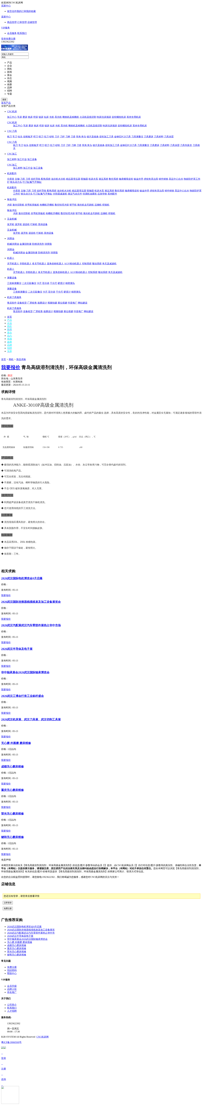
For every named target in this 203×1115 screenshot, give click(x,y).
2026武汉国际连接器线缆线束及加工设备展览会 (31, 601)
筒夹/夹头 (81, 136)
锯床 (41, 117)
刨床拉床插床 (104, 117)
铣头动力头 (16, 182)
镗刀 (35, 136)
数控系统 (113, 179)
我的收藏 (31, 11)
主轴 (17, 179)
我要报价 (10, 367)
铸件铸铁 (163, 179)
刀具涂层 (169, 136)
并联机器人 (26, 263)
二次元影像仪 (29, 283)
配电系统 (46, 179)
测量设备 (12, 277)
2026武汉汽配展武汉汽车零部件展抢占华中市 (31, 933)
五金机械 (12, 219)
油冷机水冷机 (58, 179)
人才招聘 (12, 1011)
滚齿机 (26, 224)
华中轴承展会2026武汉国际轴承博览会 (25, 672)
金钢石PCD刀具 (122, 136)
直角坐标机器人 (55, 263)
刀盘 (73, 136)
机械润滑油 (13, 244)
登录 (3, 38)
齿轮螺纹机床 (119, 117)
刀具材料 (158, 136)
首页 (3, 359)
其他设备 (43, 224)
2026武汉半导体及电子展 (17, 648)
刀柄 (67, 136)
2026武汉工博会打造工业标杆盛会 (22, 695)
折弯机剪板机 (32, 204)
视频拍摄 (52, 303)
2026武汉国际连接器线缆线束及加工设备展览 (31, 929)
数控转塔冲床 (62, 204)
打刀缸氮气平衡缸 (32, 182)
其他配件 (112, 193)
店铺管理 (32, 22)
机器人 (10, 258)
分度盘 (10, 179)
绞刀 (41, 136)
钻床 (46, 117)
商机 (11, 359)
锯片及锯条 (93, 136)
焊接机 (105, 204)
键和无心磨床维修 (12, 837)
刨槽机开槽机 (47, 204)
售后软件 (12, 303)
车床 (19, 117)
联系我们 (22, 33)
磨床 (25, 117)
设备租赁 (22, 303)
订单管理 (22, 22)
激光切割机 (18, 204)
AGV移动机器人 (72, 263)
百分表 (45, 283)
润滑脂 (48, 244)
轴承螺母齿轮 (126, 179)
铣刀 (9, 136)
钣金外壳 (138, 179)
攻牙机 (10, 224)
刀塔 (28, 179)
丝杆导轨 (35, 179)
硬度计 (61, 283)
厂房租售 (32, 303)
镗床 (35, 117)
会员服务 (12, 33)
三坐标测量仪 (14, 283)
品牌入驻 (12, 989)
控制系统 (87, 263)
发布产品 (6, 103)
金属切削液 (26, 244)
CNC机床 (12, 111)
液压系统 (103, 179)
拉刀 (46, 136)
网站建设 (82, 303)
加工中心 (12, 117)
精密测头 (70, 283)
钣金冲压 (12, 199)
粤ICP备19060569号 (11, 1042)
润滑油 (10, 238)
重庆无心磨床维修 (12, 790)
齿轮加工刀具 (106, 136)
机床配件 (12, 173)
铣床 (30, 117)
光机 (51, 117)
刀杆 (62, 136)
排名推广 (12, 992)
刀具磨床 (148, 136)
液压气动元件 (75, 193)
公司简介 (12, 1004)
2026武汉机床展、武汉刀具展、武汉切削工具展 (31, 719)
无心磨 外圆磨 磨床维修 (16, 743)
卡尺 (39, 283)
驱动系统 (97, 263)
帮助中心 (12, 973)
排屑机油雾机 (90, 193)
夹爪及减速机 (109, 263)
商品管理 (12, 22)
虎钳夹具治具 (151, 179)
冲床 (9, 204)
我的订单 (21, 11)
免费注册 (10, 38)
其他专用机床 (134, 117)
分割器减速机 (60, 193)
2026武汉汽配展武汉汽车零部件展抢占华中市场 (31, 625)
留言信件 (12, 11)
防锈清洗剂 (38, 244)
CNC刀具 (12, 131)
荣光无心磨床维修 (12, 813)
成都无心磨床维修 (12, 766)
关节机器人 (13, 263)
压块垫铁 (102, 193)
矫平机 (73, 204)
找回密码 (12, 970)
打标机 (33, 224)
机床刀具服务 (14, 297)
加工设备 (32, 159)
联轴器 (84, 179)
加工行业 (22, 159)
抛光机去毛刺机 (85, 204)
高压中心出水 (176, 179)
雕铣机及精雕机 (70, 117)
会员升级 (12, 986)
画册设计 (42, 303)
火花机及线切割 (88, 117)
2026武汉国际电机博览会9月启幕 (22, 578)
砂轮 (51, 136)
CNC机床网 (42, 1037)
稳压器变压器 (73, 179)
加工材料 (12, 159)
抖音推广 (72, 303)
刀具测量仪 (137, 136)
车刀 (14, 136)
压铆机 (98, 204)
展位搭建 (62, 303)
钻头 (20, 136)
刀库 (22, 179)
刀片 (57, 136)
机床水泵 (93, 179)
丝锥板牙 (28, 136)
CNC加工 (12, 154)
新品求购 (21, 359)
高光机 (58, 117)
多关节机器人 (39, 263)
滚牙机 (18, 224)
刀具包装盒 (186, 145)
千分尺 (53, 283)
